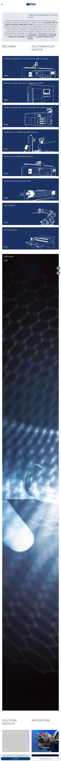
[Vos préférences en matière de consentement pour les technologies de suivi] (58, 758)
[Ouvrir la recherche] (59, 4)
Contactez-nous (46, 758)
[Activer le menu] (2, 4)
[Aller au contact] (58, 268)
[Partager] (58, 273)
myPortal (16, 758)
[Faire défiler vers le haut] (58, 752)
